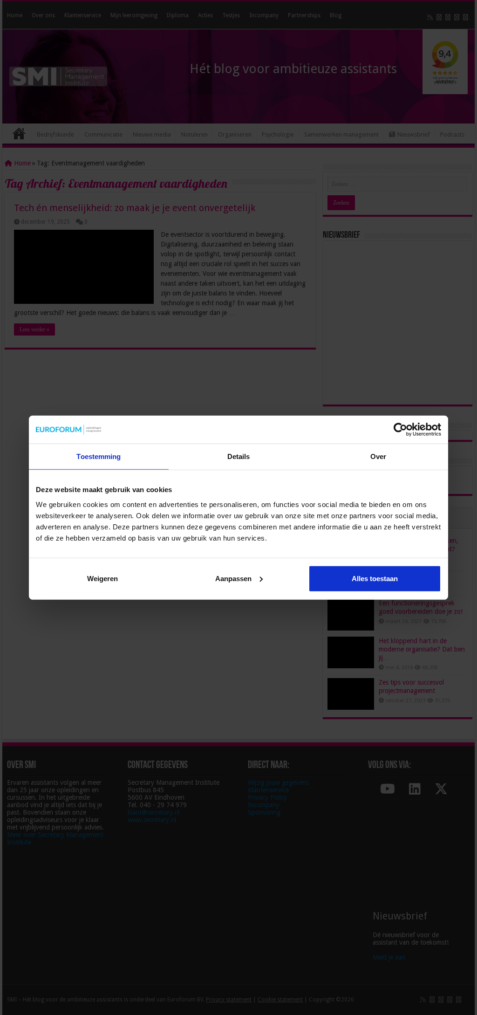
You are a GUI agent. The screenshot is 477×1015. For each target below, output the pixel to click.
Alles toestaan (375, 578)
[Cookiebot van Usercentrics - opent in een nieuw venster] (400, 430)
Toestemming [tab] (98, 456)
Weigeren (102, 578)
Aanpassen (233, 578)
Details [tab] (238, 456)
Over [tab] (378, 456)
